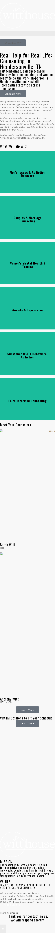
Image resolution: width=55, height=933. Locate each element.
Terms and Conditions (11, 905)
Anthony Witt (9, 699)
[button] (27, 33)
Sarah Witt (7, 544)
